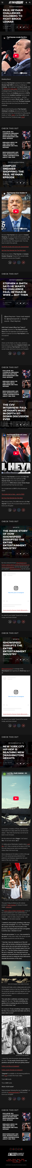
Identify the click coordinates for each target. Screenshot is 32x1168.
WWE (22, 1159)
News (18, 1159)
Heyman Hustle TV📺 (12, 1160)
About (14, 1159)
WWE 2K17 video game (10, 89)
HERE (13, 115)
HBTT (20, 1160)
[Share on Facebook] (17, 27)
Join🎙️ (25, 1160)
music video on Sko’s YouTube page (14, 911)
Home (9, 1159)
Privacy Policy (16, 1162)
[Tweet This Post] (20, 27)
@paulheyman (9, 316)
